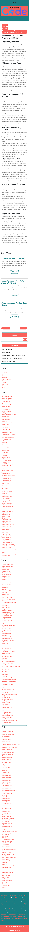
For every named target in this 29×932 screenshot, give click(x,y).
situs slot (19, 899)
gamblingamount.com (7, 707)
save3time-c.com (6, 419)
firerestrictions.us (6, 478)
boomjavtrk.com (6, 885)
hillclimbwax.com (6, 709)
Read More (15, 272)
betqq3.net (4, 513)
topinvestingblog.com (7, 439)
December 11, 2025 (8, 31)
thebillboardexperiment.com (9, 857)
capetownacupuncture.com (8, 595)
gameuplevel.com (6, 774)
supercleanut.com (6, 798)
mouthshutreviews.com (7, 754)
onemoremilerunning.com (8, 637)
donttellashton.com (6, 574)
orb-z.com (4, 622)
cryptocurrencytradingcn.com (9, 691)
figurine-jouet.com (6, 867)
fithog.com (4, 493)
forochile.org (5, 467)
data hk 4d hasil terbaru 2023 (8, 361)
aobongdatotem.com (7, 742)
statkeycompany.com (7, 436)
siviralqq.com (5, 676)
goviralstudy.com (6, 531)
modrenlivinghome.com (7, 872)
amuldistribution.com (7, 777)
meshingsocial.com (6, 648)
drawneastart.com (6, 806)
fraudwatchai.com (6, 769)
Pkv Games (4, 25)
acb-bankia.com (6, 669)
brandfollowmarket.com (7, 696)
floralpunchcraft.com (7, 653)
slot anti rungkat (12, 899)
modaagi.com (5, 455)
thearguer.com (5, 650)
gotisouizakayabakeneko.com (9, 602)
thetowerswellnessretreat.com (9, 849)
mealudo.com (5, 658)
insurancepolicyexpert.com (8, 434)
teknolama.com (5, 618)
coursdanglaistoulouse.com (8, 404)
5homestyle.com (6, 555)
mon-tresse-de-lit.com (7, 861)
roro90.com (4, 577)
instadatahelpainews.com (8, 874)
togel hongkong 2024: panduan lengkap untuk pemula (13, 355)
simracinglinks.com (6, 427)
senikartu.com (5, 586)
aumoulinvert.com (6, 521)
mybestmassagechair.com (8, 506)
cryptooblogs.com (6, 772)
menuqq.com (4, 895)
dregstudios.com (6, 462)
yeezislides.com (6, 741)
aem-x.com (4, 770)
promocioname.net (6, 472)
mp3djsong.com (5, 403)
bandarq (9, 906)
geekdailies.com (6, 875)
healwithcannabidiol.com (8, 842)
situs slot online (12, 904)
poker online (5, 384)
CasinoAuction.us (6, 516)
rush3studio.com (6, 576)
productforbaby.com (7, 620)
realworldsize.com (6, 617)
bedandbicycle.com (6, 800)
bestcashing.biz (5, 477)
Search (14, 335)
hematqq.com (21, 916)
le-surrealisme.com (6, 431)
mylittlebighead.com (7, 793)
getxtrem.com (5, 645)
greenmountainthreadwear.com (9, 686)
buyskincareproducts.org (8, 544)
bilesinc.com (5, 452)
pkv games (4, 372)
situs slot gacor (4, 899)
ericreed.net (4, 508)
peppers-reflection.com (7, 717)
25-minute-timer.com (7, 783)
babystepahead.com (6, 704)
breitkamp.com (5, 821)
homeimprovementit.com (8, 734)
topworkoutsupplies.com (8, 752)
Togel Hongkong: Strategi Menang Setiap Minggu (12, 358)
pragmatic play (4, 901)
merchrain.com (5, 877)
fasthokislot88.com (6, 808)
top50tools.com (5, 440)
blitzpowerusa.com (6, 632)
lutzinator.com (5, 834)
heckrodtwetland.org (7, 503)
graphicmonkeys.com (7, 803)
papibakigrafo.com (6, 526)
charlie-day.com (6, 659)
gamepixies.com (6, 805)
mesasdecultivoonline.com (8, 625)
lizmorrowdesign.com (7, 841)
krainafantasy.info (6, 582)
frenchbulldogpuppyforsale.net (9, 545)
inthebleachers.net (6, 541)
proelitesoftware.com (7, 813)
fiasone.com (5, 655)
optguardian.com (6, 764)
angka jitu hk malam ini (7, 349)
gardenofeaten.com (6, 633)
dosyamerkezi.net (6, 429)
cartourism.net (5, 532)
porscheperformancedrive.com (9, 831)
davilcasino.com (6, 767)
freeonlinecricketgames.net (8, 475)
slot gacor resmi (15, 912)
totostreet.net (5, 765)
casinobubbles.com (6, 759)
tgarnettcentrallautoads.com (9, 414)
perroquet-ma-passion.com (8, 870)
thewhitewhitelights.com (8, 500)
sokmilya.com (5, 882)
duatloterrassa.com (6, 828)
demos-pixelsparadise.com (8, 422)
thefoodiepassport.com (7, 522)
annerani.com (5, 445)
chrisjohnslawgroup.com (8, 818)
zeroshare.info (5, 450)
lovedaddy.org (5, 664)
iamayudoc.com (5, 792)
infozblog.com (5, 483)
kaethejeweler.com (6, 852)
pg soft (24, 897)
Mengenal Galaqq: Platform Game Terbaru (14, 304)
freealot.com (5, 795)
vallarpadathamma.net (7, 615)
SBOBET (3, 26)
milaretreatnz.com (6, 454)
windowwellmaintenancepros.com (10, 720)
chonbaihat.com (6, 485)
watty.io (4, 589)
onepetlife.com (5, 856)
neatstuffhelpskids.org (7, 463)
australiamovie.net (6, 399)
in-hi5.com (4, 581)
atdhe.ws (4, 501)
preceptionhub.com (6, 739)
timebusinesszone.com (7, 715)
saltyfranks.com (6, 444)
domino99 (23, 895)
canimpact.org (5, 529)
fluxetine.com (5, 509)
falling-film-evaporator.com (9, 681)
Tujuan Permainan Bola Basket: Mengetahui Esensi (13, 282)
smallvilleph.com (6, 457)
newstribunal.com (6, 736)
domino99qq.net (6, 571)
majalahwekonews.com (7, 566)
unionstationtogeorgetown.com (9, 790)
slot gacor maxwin (21, 904)
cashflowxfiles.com (6, 641)
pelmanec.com (5, 569)
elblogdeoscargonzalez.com (8, 486)
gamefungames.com (6, 782)
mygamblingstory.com (7, 564)
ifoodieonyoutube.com (7, 749)
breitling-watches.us (7, 413)
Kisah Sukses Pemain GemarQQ (13, 259)
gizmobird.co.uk (6, 401)
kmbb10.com (5, 643)
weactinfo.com (5, 646)
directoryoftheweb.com (7, 573)
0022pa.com (5, 449)
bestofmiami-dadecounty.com (9, 747)
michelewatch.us (6, 409)
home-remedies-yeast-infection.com (11, 744)
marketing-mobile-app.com (8, 651)
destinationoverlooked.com (8, 705)
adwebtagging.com (6, 700)
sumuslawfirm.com (6, 682)
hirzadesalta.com (6, 756)
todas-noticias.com (6, 584)
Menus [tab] (14, 2)
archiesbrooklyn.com (7, 480)
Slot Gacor (4, 28)
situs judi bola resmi (5, 916)
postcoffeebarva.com (7, 610)
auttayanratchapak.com (7, 609)
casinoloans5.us (6, 514)
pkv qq (3, 374)
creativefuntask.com (7, 785)
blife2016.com (5, 838)
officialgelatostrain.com (8, 851)
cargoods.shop (5, 594)
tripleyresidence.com (7, 823)
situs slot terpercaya (7, 381)
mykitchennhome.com (7, 519)
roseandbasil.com (6, 498)
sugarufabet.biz (5, 862)
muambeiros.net (6, 481)
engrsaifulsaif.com (6, 787)
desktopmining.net (6, 539)
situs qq (4, 376)
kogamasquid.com (6, 547)
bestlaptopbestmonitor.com (8, 495)
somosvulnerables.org (7, 826)
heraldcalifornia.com (7, 801)
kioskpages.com (5, 844)
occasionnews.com (6, 712)
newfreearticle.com (6, 630)
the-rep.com (4, 442)
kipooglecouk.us (6, 518)
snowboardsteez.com (7, 638)
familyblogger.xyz (6, 816)
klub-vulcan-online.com (7, 820)
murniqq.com (14, 916)
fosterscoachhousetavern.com (9, 623)
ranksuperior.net (6, 702)
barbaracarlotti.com (6, 537)
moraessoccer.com (6, 465)
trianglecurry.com (6, 846)
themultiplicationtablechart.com (10, 549)
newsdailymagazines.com (8, 737)
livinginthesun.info (6, 591)
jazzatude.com (5, 447)
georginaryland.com (7, 496)
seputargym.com (6, 760)
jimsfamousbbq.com (7, 396)
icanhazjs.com (5, 527)
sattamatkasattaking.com (8, 854)
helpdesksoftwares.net (7, 731)
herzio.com (4, 579)
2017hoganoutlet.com (7, 568)
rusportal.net (5, 587)
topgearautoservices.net (8, 865)
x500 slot (24, 899)
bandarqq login (13, 910)
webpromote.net (5, 488)
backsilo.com (5, 674)
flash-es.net (5, 671)
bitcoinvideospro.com (7, 597)
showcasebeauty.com (7, 432)
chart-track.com (5, 468)
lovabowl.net (5, 733)
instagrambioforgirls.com (8, 640)
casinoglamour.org (6, 550)
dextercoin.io (5, 552)
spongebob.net (5, 605)
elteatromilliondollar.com (8, 612)
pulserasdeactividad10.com (8, 536)
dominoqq (4, 377)
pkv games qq (24, 918)
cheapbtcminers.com (7, 788)
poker (14, 895)
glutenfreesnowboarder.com (8, 839)
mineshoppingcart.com (7, 751)
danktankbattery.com (7, 656)
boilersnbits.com (6, 627)
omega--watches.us (6, 411)
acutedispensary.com (7, 687)
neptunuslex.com (6, 406)
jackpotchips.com (6, 811)
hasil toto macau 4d (6, 352)
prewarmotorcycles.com (7, 426)
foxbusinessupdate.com (7, 663)
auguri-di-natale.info (7, 408)
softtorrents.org (5, 824)
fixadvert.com (5, 416)
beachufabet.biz (6, 859)
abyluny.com (5, 883)
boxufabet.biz (5, 864)
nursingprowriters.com (7, 684)
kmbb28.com (5, 879)
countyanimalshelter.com (8, 699)
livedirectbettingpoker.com (8, 661)
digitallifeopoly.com (7, 757)
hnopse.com (4, 710)
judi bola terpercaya (11, 914)
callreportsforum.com (7, 880)
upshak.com (4, 673)
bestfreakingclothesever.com (9, 679)
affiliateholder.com (6, 722)
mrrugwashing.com (6, 668)
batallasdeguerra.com (7, 460)
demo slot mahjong (6, 379)
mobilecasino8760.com (7, 511)
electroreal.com (5, 746)
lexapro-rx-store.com (7, 542)
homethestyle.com (6, 775)
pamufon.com (5, 829)
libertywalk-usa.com (7, 398)
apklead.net (4, 887)
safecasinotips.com (6, 810)
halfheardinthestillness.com (9, 504)
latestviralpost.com (6, 628)
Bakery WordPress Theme (11, 926)
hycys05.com (5, 635)
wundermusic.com (6, 780)
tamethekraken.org (6, 833)
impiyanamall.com (6, 762)
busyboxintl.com (6, 607)
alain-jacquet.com (6, 600)
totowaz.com (5, 692)
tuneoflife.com (5, 719)
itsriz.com (4, 592)
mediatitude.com (6, 424)
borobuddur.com (6, 778)
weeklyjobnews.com (6, 697)
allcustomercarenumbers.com (9, 815)
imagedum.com (5, 847)
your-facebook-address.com (9, 869)
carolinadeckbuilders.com (8, 437)
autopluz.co (4, 417)
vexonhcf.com (5, 421)
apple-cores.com (6, 534)
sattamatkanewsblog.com (8, 689)
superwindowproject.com (8, 524)
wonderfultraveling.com (7, 470)
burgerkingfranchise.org (8, 614)
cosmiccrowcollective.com (8, 599)
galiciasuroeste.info (7, 459)
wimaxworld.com (6, 473)
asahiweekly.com (6, 797)
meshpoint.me (5, 604)
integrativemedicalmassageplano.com (11, 666)
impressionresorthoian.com (8, 678)
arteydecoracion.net (7, 491)
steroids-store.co (6, 490)
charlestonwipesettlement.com (9, 694)
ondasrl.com (5, 836)
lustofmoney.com (6, 714)
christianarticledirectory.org (9, 554)
